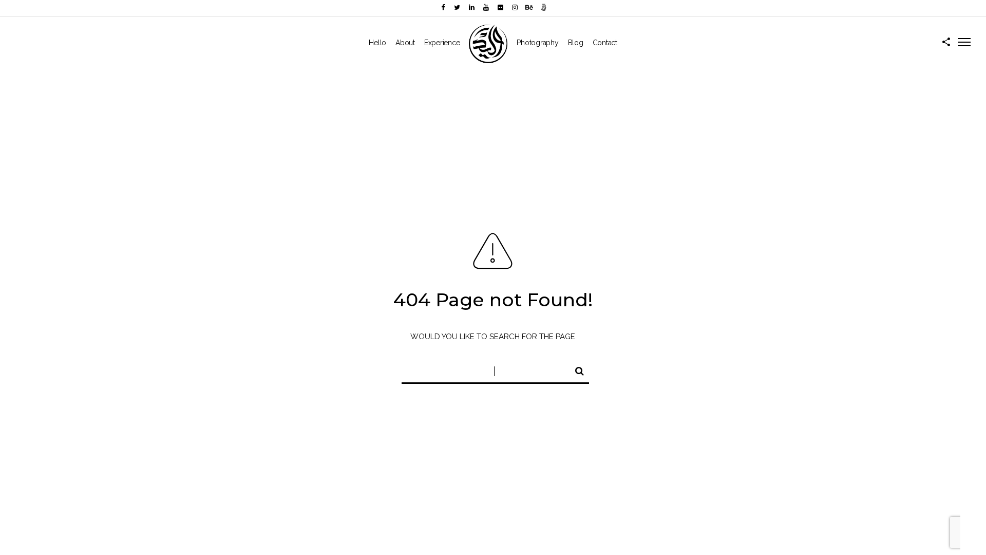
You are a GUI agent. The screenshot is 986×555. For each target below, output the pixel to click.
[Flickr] (500, 7)
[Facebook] (443, 7)
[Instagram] (514, 7)
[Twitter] (457, 7)
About (405, 43)
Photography (537, 43)
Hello (377, 43)
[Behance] (529, 7)
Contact (605, 43)
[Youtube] (486, 7)
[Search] (575, 369)
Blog (575, 43)
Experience (442, 43)
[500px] (543, 7)
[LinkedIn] (471, 7)
